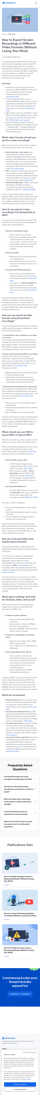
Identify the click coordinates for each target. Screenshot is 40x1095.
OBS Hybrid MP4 (29, 189)
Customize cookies (20, 1089)
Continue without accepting (30, 1052)
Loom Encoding (7, 572)
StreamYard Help (12, 97)
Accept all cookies (20, 1084)
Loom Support (24, 120)
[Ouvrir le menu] (36, 3)
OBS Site (33, 451)
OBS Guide (14, 120)
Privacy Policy (26, 1079)
